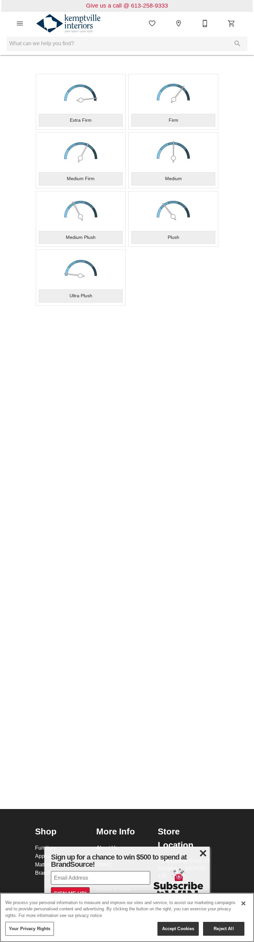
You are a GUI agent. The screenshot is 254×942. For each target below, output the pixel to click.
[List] (152, 23)
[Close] (243, 903)
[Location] (179, 23)
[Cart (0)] (231, 23)
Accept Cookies (178, 928)
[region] (127, 917)
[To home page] (68, 23)
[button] (20, 23)
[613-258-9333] (205, 23)
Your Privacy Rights (29, 928)
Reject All (223, 928)
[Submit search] (237, 43)
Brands (43, 873)
